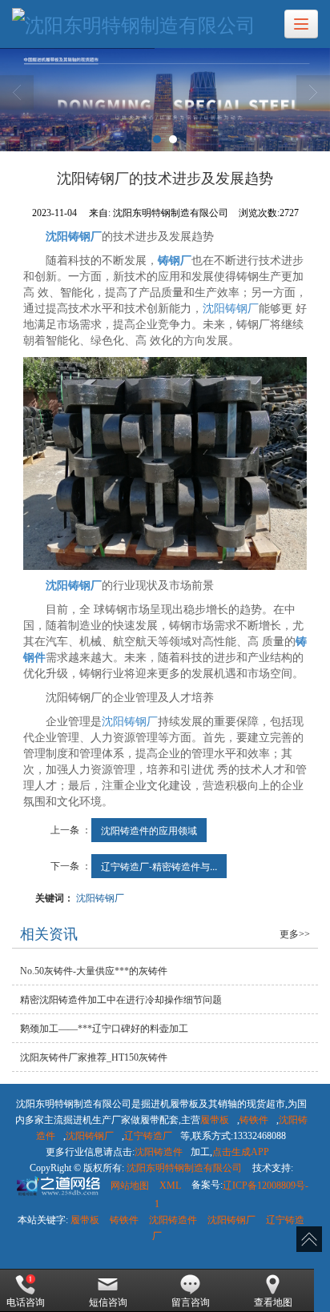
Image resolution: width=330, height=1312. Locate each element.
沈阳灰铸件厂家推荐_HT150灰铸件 (93, 1057)
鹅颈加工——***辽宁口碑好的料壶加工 (104, 1028)
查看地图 (273, 1302)
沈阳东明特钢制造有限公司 (184, 1168)
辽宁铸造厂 (148, 1135)
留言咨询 (190, 1302)
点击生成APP (240, 1152)
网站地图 (130, 1185)
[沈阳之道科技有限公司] (57, 1185)
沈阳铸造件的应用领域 (149, 830)
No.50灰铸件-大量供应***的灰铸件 (93, 971)
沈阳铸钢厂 (231, 309)
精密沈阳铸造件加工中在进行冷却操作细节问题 (121, 999)
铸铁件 (253, 1119)
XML (170, 1185)
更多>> (295, 934)
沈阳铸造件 (159, 1152)
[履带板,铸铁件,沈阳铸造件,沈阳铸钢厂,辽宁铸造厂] (165, 99)
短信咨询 (108, 1302)
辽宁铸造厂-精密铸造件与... (159, 866)
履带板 (214, 1119)
